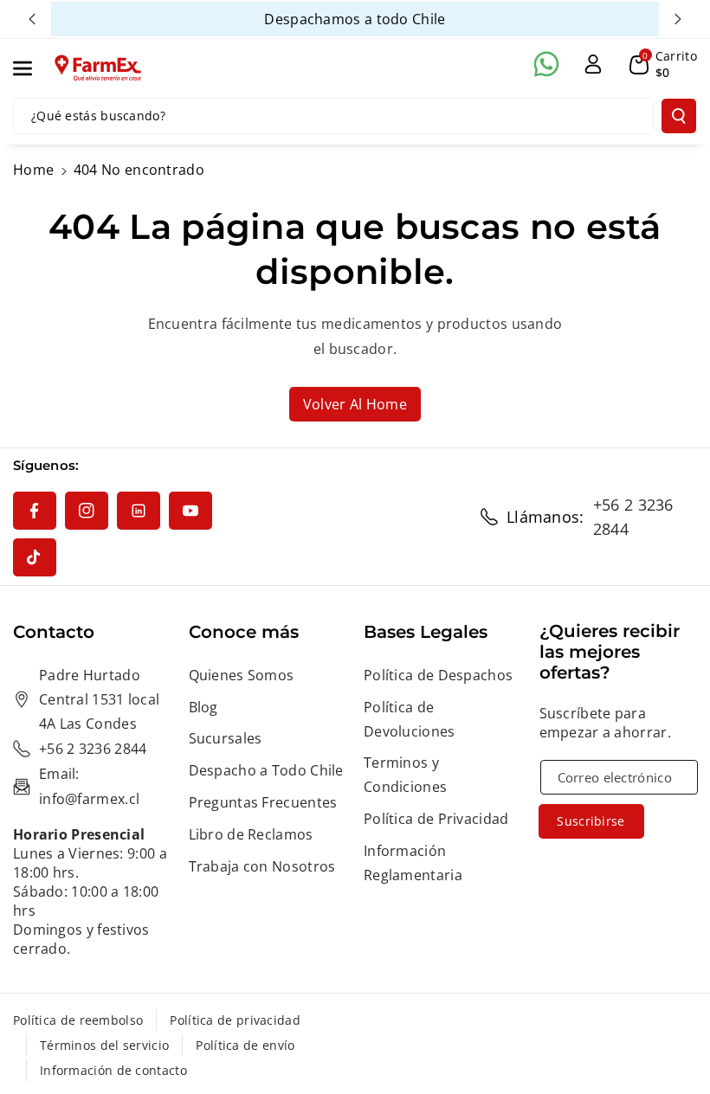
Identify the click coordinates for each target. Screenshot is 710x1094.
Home (33, 169)
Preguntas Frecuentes (263, 802)
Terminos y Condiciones (405, 774)
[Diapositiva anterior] (32, 19)
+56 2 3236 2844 (633, 516)
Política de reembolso (78, 1020)
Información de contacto (113, 1070)
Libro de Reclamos (251, 834)
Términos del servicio (104, 1045)
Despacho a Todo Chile (266, 770)
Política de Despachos (438, 675)
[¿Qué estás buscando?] (679, 116)
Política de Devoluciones (409, 719)
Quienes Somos (241, 675)
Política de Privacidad (436, 818)
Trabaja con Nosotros (262, 866)
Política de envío (245, 1045)
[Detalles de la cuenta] (593, 64)
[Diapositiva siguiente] (678, 19)
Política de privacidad (235, 1020)
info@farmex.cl (89, 798)
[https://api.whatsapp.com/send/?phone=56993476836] (546, 64)
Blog (203, 707)
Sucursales (225, 738)
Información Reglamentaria (413, 863)
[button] (32, 68)
